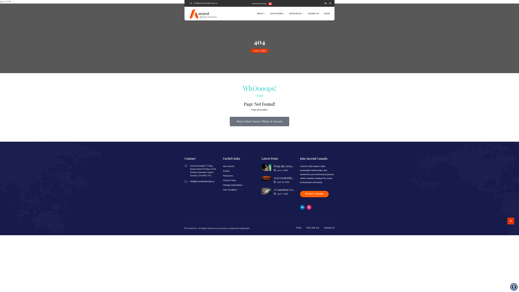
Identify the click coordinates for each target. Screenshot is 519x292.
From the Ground (284, 166)
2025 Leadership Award (284, 178)
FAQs (299, 228)
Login (327, 13)
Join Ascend (276, 13)
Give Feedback (230, 189)
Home (256, 50)
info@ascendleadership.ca (205, 3)
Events (226, 171)
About (260, 13)
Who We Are (312, 228)
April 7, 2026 (282, 194)
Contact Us (329, 228)
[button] (326, 3)
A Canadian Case (284, 189)
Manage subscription (232, 185)
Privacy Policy (229, 180)
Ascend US (313, 13)
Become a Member (314, 194)
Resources (295, 13)
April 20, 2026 (283, 182)
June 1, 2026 (282, 170)
